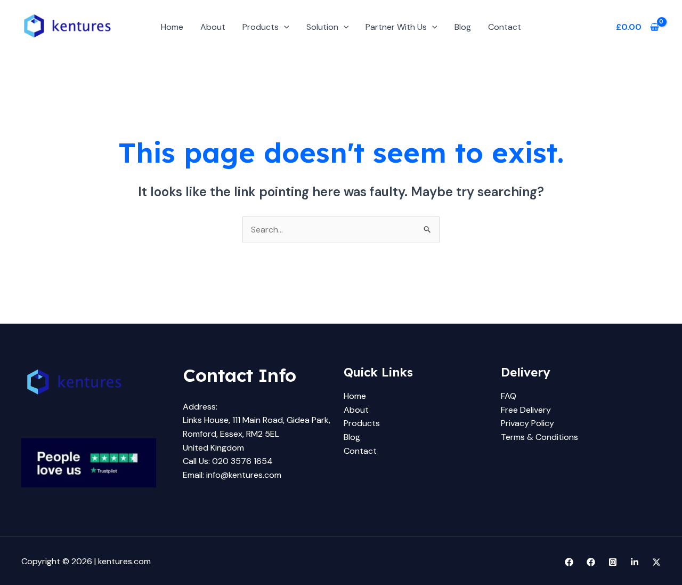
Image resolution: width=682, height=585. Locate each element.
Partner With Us (396, 27)
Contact (504, 27)
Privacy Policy (527, 423)
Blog (462, 27)
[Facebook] (569, 562)
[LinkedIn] (634, 562)
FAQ (508, 396)
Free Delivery (526, 409)
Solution (322, 27)
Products (260, 27)
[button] (284, 27)
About (212, 27)
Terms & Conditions (539, 437)
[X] (656, 562)
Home (172, 27)
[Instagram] (612, 562)
